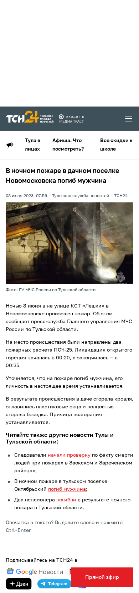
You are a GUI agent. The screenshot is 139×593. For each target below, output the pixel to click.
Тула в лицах (32, 145)
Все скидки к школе (116, 145)
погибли (66, 499)
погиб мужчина (67, 489)
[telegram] (54, 583)
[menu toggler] (129, 118)
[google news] (34, 572)
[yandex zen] (19, 583)
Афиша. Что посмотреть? (68, 145)
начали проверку (69, 455)
